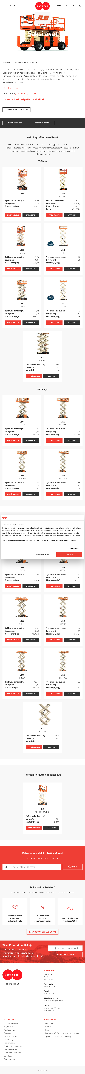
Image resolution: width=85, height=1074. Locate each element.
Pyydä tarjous (13, 215)
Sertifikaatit (8, 1056)
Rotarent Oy (8, 1040)
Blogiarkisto (8, 1026)
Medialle (48, 1026)
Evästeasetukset (10, 1059)
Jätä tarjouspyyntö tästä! (26, 93)
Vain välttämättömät (42, 555)
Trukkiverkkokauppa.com (13, 1046)
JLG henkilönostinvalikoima (16, 110)
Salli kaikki (69, 555)
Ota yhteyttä (49, 1023)
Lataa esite (30, 215)
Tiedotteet (8, 1033)
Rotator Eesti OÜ (10, 1043)
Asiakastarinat (9, 1030)
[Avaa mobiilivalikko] (4, 6)
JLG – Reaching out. (11, 88)
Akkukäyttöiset (15, 123)
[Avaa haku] (80, 6)
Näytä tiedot (74, 548)
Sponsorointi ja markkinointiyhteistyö (58, 1036)
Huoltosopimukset (11, 1036)
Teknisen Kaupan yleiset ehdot (15, 1052)
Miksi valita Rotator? (11, 1023)
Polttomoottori (42, 123)
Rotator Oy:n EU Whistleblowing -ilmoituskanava (62, 1033)
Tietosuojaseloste (10, 1049)
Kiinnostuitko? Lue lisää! (42, 932)
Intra (47, 1030)
